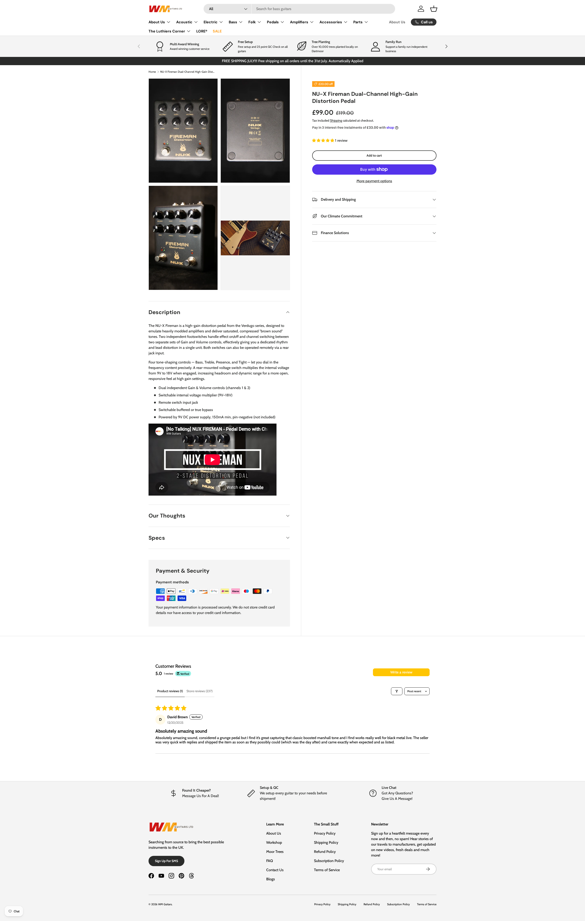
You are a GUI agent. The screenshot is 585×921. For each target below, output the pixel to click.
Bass (233, 22)
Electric (211, 22)
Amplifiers (299, 22)
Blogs (270, 879)
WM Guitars (165, 904)
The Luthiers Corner (167, 31)
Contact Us (275, 870)
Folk (252, 22)
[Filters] (396, 691)
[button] (434, 9)
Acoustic (184, 22)
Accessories (330, 22)
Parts (358, 22)
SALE (217, 31)
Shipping (336, 120)
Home (152, 71)
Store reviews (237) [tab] (199, 691)
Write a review (401, 672)
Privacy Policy (324, 833)
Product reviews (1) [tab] (170, 691)
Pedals (273, 22)
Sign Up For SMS (166, 861)
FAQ (269, 861)
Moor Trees (275, 851)
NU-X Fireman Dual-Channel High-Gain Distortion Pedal (187, 71)
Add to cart (374, 155)
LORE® (201, 31)
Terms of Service (327, 870)
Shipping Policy (326, 842)
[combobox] (299, 9)
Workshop (274, 842)
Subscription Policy (329, 861)
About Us (157, 22)
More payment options (374, 181)
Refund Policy (325, 851)
